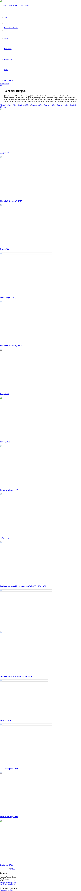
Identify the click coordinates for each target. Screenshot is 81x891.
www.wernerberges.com (8, 884)
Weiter (7, 84)
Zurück (2, 84)
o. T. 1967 (4, 153)
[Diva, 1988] (26, 206)
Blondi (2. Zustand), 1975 (11, 201)
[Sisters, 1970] (24, 681)
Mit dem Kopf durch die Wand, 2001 (16, 676)
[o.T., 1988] (26, 350)
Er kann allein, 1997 (9, 490)
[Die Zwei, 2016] (26, 821)
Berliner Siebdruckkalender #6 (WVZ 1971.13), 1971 (23, 586)
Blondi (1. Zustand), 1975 (11, 345)
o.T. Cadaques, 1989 (9, 768)
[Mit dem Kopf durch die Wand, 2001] (26, 633)
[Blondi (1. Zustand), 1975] (19, 302)
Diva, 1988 (4, 249)
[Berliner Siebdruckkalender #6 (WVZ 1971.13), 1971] (17, 543)
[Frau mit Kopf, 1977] (26, 773)
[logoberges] (15, 5)
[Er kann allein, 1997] (26, 446)
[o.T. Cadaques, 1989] (26, 725)
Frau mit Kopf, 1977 (9, 817)
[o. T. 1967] (26, 109)
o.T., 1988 (4, 394)
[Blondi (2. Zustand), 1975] (19, 157)
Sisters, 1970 (5, 720)
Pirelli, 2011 (5, 442)
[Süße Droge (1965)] (26, 254)
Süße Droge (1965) (8, 297)
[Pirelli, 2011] (15, 398)
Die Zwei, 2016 (6, 865)
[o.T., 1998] (26, 494)
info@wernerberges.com (8, 883)
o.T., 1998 (4, 538)
